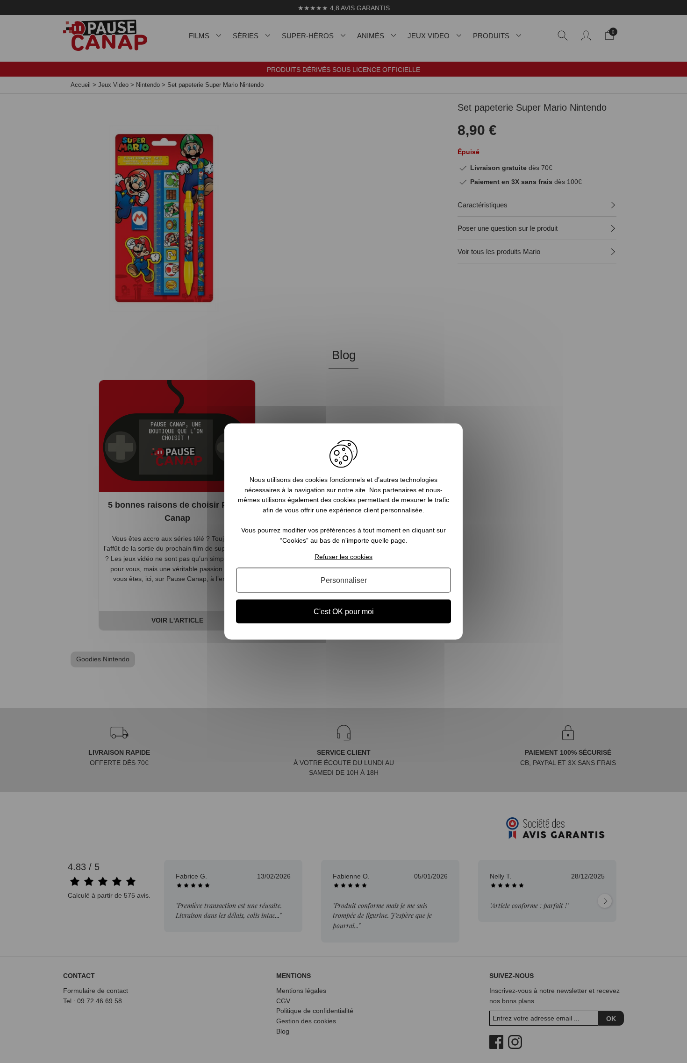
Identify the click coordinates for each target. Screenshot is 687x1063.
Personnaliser (344, 580)
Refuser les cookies (343, 556)
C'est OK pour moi (344, 611)
